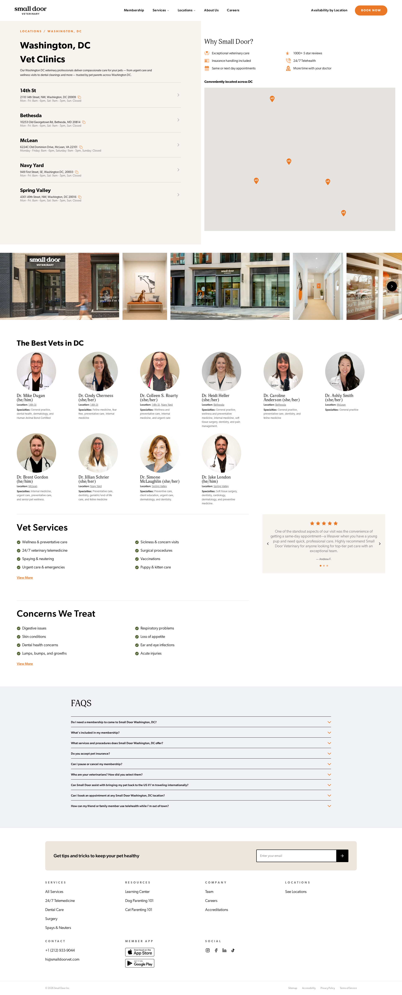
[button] (328, 182)
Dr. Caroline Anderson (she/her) (282, 398)
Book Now (371, 10)
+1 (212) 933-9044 (60, 950)
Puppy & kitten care (155, 567)
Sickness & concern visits (159, 542)
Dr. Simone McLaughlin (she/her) (159, 479)
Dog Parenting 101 (139, 901)
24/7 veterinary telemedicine (44, 551)
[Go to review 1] (320, 566)
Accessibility (309, 988)
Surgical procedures (156, 551)
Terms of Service (348, 988)
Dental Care (54, 910)
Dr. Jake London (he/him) (216, 479)
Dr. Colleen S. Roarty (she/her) (159, 398)
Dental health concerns (40, 645)
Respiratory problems (157, 628)
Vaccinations (150, 559)
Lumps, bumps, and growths (44, 653)
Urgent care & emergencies (43, 567)
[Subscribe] (342, 856)
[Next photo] (392, 286)
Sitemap (292, 988)
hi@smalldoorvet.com (62, 959)
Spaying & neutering (38, 559)
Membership (134, 10)
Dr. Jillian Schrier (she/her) (94, 479)
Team (209, 892)
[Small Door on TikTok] (232, 950)
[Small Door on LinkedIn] (224, 950)
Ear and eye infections (157, 645)
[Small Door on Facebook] (216, 950)
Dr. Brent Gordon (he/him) (32, 479)
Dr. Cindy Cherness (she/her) (96, 398)
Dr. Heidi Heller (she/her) (215, 398)
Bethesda (219, 404)
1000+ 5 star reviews (307, 53)
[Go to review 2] (324, 566)
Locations (185, 10)
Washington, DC (65, 31)
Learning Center (137, 892)
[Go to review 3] (327, 566)
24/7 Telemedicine (60, 901)
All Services (54, 892)
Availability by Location (329, 10)
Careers (233, 10)
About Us (211, 10)
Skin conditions (34, 637)
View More (25, 577)
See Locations (296, 892)
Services (159, 10)
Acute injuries (150, 653)
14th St (32, 404)
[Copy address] (79, 97)
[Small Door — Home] (30, 10)
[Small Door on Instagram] (207, 950)
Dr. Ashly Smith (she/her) (339, 398)
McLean (341, 404)
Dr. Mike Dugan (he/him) (31, 398)
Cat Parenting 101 (138, 910)
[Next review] (380, 543)
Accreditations (216, 910)
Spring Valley (159, 486)
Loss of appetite (152, 637)
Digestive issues (34, 628)
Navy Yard (167, 404)
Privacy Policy (328, 988)
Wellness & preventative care (44, 542)
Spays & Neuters (58, 928)
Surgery (51, 919)
